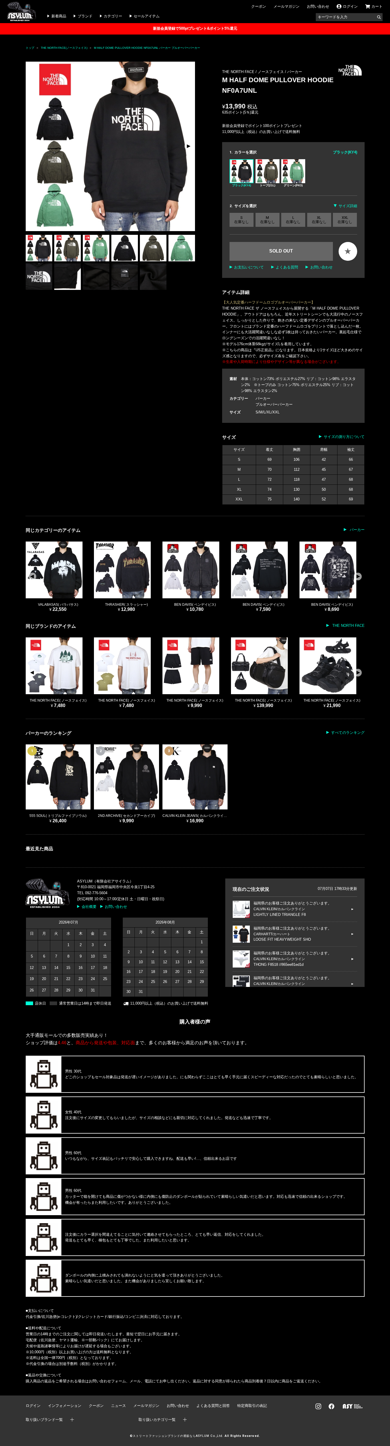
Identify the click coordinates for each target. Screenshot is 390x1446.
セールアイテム (147, 16)
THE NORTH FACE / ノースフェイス (253, 72)
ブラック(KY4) (241, 185)
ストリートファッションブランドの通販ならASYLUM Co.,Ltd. (178, 1436)
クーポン (258, 6)
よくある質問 (287, 267)
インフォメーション (64, 1405)
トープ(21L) (267, 185)
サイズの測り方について (344, 437)
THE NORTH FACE (347, 625)
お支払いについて (249, 267)
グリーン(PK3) (293, 185)
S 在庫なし (241, 220)
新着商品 (58, 16)
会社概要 (89, 906)
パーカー (294, 72)
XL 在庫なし (319, 220)
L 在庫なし (293, 220)
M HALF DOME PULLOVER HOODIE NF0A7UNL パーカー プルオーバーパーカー (147, 47)
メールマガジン (286, 6)
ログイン (33, 1405)
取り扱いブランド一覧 (44, 1419)
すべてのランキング (347, 732)
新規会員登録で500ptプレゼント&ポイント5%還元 (195, 28)
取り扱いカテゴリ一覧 (157, 1419)
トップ (30, 47)
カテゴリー (113, 16)
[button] (188, 146)
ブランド (85, 16)
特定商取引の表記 (252, 1405)
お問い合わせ (318, 6)
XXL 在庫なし (344, 220)
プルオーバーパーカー (274, 404)
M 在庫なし (267, 220)
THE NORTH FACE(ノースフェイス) (64, 47)
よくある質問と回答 (213, 1405)
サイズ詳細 (348, 206)
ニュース (118, 1405)
